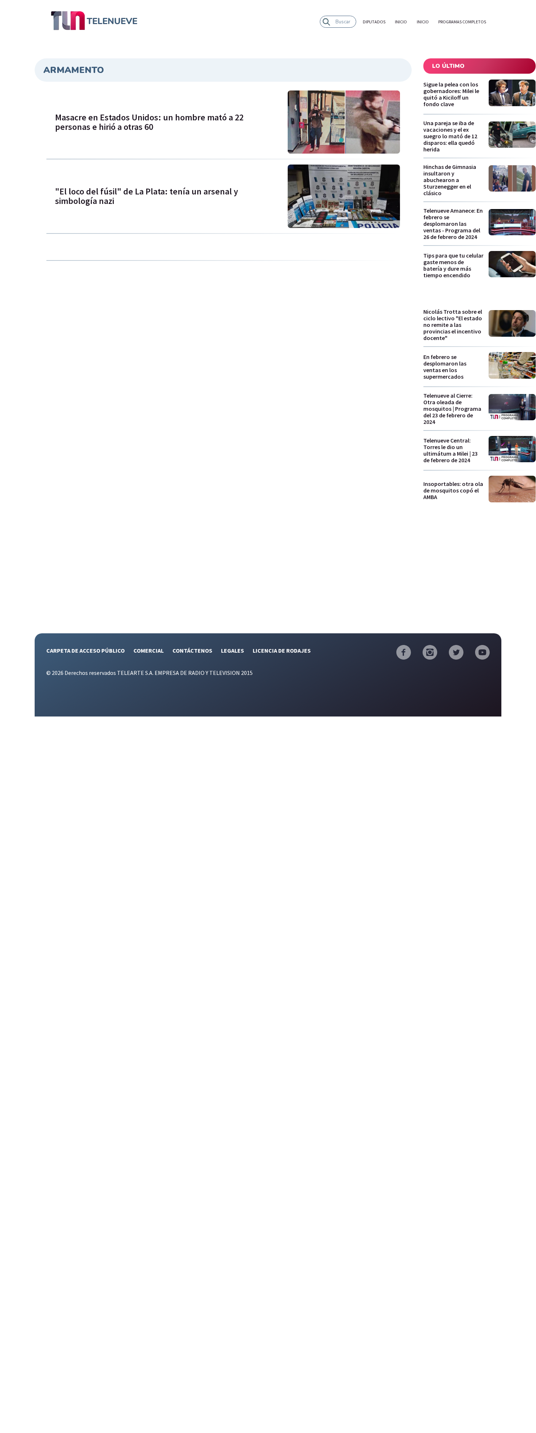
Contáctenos (192, 650)
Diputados (374, 21)
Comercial (148, 650)
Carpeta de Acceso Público (85, 650)
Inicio (401, 21)
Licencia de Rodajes (282, 650)
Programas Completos (462, 21)
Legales (232, 650)
